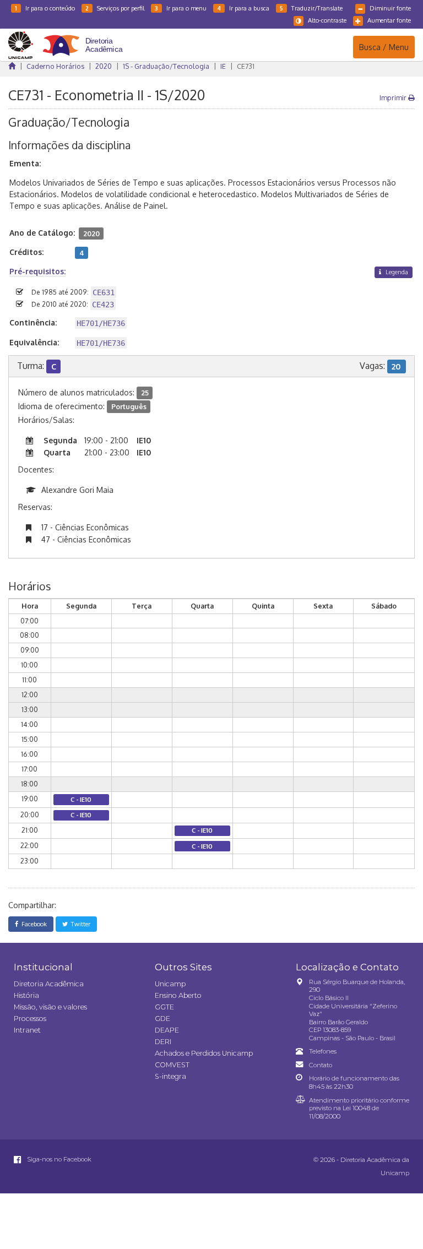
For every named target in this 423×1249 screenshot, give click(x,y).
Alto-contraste (327, 20)
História (26, 995)
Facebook (32, 924)
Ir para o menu (181, 8)
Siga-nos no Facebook (58, 1159)
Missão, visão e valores (50, 1007)
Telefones (323, 1051)
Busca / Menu (384, 47)
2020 (103, 66)
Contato (320, 1065)
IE (223, 66)
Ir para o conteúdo (45, 8)
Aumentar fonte (389, 20)
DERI (163, 1042)
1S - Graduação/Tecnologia (166, 66)
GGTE (164, 1007)
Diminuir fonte (390, 8)
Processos (30, 1018)
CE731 (245, 66)
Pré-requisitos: (37, 271)
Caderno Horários (55, 66)
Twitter (79, 924)
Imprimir (393, 97)
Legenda (396, 272)
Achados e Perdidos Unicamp (204, 1053)
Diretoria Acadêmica (49, 984)
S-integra (170, 1076)
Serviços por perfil (114, 8)
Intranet (27, 1030)
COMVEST (172, 1065)
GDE (162, 1018)
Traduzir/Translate (311, 8)
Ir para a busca (243, 8)
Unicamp (170, 984)
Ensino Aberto (178, 995)
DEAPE (167, 1030)
